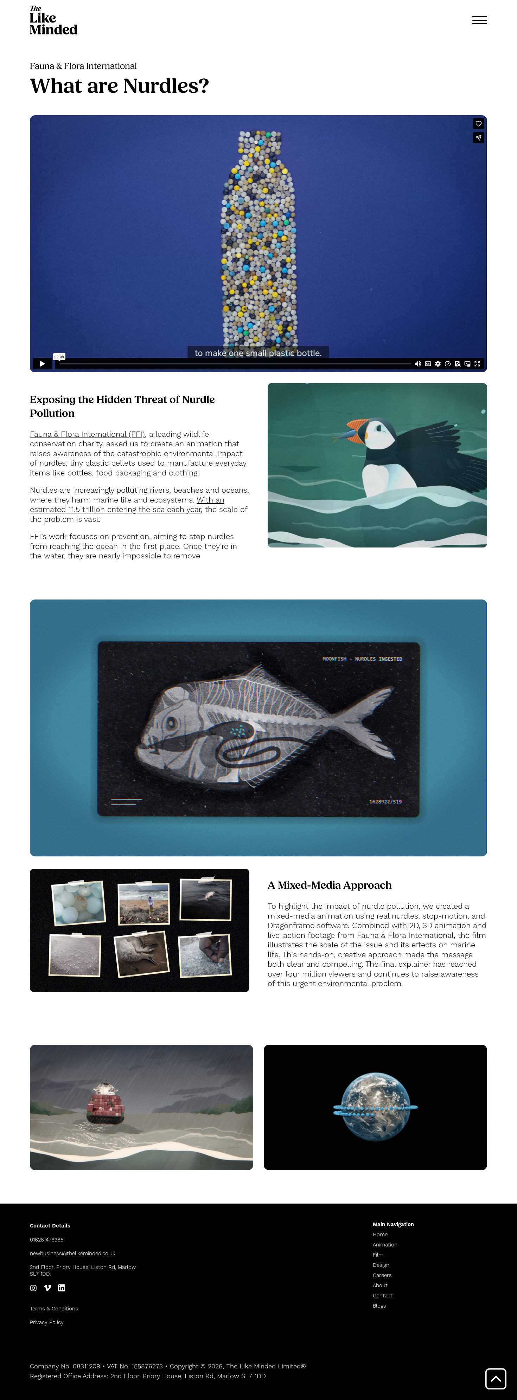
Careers (382, 1275)
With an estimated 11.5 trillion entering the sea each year (127, 505)
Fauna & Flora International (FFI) (87, 434)
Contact (382, 1295)
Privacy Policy (47, 1322)
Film (378, 1255)
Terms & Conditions (54, 1308)
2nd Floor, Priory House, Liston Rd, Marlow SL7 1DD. (83, 1270)
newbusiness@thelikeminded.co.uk (72, 1253)
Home (380, 1234)
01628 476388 (47, 1240)
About (380, 1285)
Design (381, 1265)
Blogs (379, 1306)
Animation (385, 1245)
